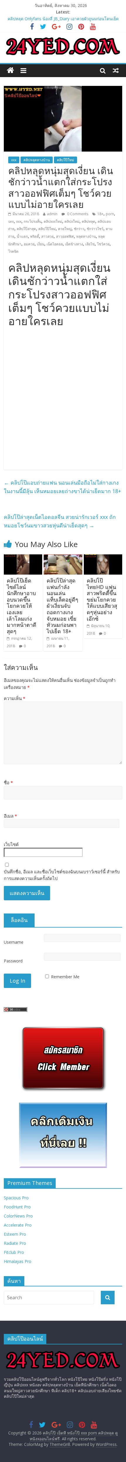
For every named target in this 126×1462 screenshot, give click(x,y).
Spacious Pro (16, 1197)
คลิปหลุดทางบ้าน (36, 159)
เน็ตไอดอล (55, 244)
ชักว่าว (79, 228)
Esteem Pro (15, 1234)
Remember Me (65, 976)
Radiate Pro (15, 1243)
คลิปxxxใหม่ (53, 221)
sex (11, 221)
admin (52, 213)
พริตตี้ (34, 236)
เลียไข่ (90, 244)
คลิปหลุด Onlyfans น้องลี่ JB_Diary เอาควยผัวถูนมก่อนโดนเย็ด (63, 18)
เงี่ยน (40, 244)
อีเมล (10, 816)
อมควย (29, 244)
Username (13, 942)
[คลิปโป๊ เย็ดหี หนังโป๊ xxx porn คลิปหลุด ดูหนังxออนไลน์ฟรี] (10, 70)
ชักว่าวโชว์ (95, 228)
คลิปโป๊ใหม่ (65, 159)
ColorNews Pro (18, 1216)
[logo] (63, 1351)
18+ (100, 213)
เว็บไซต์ (11, 844)
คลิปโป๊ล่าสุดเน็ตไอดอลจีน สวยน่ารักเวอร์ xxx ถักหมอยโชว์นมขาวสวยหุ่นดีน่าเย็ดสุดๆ (60, 521)
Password (13, 961)
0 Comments (77, 213)
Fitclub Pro (14, 1252)
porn (110, 213)
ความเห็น (14, 698)
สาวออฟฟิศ (65, 236)
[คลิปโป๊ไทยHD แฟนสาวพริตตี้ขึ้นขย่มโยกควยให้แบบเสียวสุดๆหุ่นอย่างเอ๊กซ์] (103, 558)
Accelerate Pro (18, 1225)
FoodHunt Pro (17, 1207)
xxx (13, 159)
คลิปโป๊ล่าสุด (26, 228)
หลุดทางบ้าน (86, 236)
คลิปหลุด (88, 221)
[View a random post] (115, 70)
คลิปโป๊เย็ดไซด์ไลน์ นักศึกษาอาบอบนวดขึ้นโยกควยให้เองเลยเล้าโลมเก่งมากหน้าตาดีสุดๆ (21, 606)
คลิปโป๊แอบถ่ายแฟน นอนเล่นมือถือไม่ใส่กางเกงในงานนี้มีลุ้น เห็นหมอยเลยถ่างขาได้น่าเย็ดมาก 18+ (62, 487)
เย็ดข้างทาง (74, 244)
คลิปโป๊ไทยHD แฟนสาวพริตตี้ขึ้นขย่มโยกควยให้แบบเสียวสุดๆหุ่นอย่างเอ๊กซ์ (102, 599)
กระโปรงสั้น (32, 221)
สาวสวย (47, 236)
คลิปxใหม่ (71, 221)
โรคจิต (13, 251)
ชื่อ (8, 782)
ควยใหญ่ (64, 228)
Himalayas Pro (17, 1261)
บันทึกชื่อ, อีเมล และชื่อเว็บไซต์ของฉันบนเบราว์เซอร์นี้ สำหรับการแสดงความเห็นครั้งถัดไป (62, 875)
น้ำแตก (22, 236)
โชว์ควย (103, 244)
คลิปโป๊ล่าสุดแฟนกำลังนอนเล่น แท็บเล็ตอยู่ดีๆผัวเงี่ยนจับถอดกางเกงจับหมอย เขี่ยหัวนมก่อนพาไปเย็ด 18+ (62, 606)
